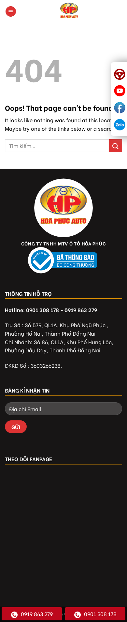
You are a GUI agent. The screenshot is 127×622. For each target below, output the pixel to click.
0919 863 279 (37, 613)
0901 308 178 (100, 613)
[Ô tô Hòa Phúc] (69, 11)
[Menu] (11, 11)
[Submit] (115, 145)
